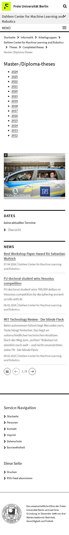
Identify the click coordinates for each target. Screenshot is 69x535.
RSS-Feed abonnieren (19, 478)
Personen (12, 422)
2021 (15, 86)
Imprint (11, 435)
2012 (15, 135)
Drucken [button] (12, 472)
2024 (15, 71)
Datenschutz (14, 441)
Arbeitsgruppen (48, 37)
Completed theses (33, 47)
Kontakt (11, 429)
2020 (15, 91)
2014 (15, 125)
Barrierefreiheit (16, 447)
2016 (15, 116)
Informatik (27, 37)
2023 (15, 96)
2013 (15, 130)
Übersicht (14, 230)
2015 (15, 120)
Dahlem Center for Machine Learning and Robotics (33, 42)
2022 (15, 81)
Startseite (9, 37)
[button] (7, 371)
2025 (15, 76)
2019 (15, 101)
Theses (13, 47)
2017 (15, 111)
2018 (15, 106)
